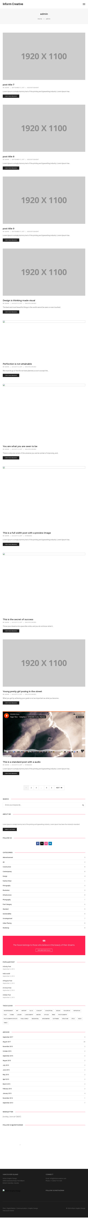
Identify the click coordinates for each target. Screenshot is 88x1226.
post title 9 (8, 228)
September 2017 (8, 1037)
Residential (35, 1018)
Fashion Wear (7, 881)
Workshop (6, 928)
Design (5, 876)
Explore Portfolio (44, 950)
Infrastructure (7, 895)
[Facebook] (4, 1153)
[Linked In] (11, 1153)
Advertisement (8, 1010)
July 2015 (6, 1065)
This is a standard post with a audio (22, 762)
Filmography (6, 885)
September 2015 (8, 1056)
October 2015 (7, 1051)
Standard (28, 536)
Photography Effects (10, 1018)
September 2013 (8, 1103)
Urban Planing (7, 923)
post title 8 (8, 156)
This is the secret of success (18, 619)
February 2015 (7, 1089)
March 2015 (6, 1084)
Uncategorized (30, 303)
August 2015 (7, 1060)
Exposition (76, 1010)
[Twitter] (8, 1153)
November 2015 (8, 1046)
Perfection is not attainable (17, 364)
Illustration (6, 890)
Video (79, 1018)
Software (56, 1018)
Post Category (7, 904)
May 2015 (6, 1074)
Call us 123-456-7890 (10, 1145)
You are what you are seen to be (20, 446)
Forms (12, 1014)
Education (67, 1010)
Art (4, 862)
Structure (65, 1018)
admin (7, 87)
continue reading (11, 96)
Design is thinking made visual (19, 300)
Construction (7, 867)
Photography (7, 900)
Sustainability (7, 914)
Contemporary (7, 871)
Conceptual (49, 1010)
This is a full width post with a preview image (27, 533)
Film (5, 1014)
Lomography (29, 1014)
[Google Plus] (15, 1153)
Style (73, 1018)
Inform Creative (13, 4)
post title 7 (8, 84)
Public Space (24, 1018)
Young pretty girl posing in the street (22, 691)
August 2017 (7, 1042)
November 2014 (8, 1098)
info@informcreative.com (58, 1178)
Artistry (24, 1010)
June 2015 (6, 1070)
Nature (38, 1014)
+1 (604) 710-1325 (56, 1181)
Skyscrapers (46, 1018)
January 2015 (7, 1093)
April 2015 (6, 1079)
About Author (10, 829)
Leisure (19, 1014)
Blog (31, 1010)
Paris (53, 1014)
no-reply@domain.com (30, 1145)
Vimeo (5, 1022)
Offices (46, 1014)
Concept (39, 1010)
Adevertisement (33, 87)
